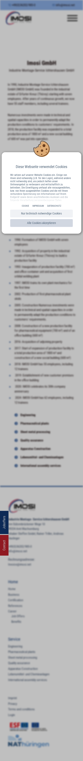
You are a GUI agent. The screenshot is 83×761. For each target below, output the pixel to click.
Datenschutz (54, 206)
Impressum (38, 206)
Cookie (25, 206)
